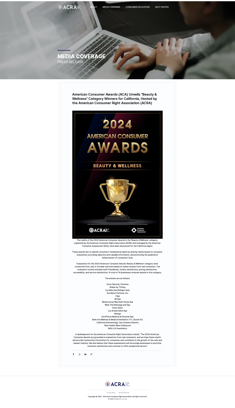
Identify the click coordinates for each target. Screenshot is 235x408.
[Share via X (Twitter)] (79, 354)
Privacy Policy (111, 393)
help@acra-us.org (120, 399)
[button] (93, 7)
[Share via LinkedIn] (85, 354)
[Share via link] (91, 354)
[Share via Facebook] (73, 354)
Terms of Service (124, 393)
